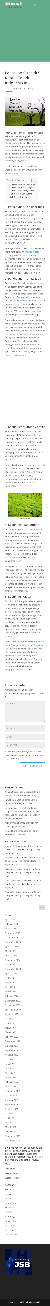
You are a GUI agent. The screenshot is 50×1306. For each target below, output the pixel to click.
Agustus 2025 (11, 946)
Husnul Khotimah (13, 846)
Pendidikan (10, 1221)
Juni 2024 (9, 978)
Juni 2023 (9, 1023)
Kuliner (8, 1211)
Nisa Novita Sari (13, 880)
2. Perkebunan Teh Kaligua (21, 187)
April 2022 (10, 1073)
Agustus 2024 (11, 973)
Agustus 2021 (11, 1109)
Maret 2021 (10, 1127)
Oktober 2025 (11, 937)
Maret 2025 (10, 951)
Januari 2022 (11, 1086)
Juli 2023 (9, 1018)
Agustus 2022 (11, 1054)
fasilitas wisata (32, 251)
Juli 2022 (9, 1059)
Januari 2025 (11, 955)
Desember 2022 (12, 1041)
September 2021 (13, 1104)
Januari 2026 (11, 928)
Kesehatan (10, 1207)
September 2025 (13, 942)
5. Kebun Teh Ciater (18, 197)
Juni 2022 (9, 1064)
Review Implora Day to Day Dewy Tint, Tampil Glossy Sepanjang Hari (23, 849)
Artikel (8, 1189)
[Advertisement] (25, 37)
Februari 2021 (11, 1131)
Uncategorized (12, 1234)
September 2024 (13, 969)
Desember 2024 (12, 960)
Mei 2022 (9, 1068)
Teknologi (10, 1225)
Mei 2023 (9, 1027)
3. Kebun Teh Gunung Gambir (22, 190)
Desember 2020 (12, 1136)
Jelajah (32, 88)
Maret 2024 (10, 991)
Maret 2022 (10, 1077)
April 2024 (10, 987)
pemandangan (26, 300)
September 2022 (13, 1050)
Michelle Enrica (12, 857)
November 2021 (12, 1095)
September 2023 (13, 1009)
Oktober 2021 (11, 1100)
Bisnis (8, 1194)
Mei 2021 (9, 1122)
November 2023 (12, 1005)
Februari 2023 (11, 1036)
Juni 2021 (9, 1118)
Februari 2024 (11, 996)
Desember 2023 (12, 1000)
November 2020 (12, 1140)
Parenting (10, 1216)
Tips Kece (9, 1230)
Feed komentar (12, 1173)
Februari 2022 (11, 1081)
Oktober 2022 (11, 1045)
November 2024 (12, 964)
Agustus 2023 (11, 1014)
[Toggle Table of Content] (32, 180)
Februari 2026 (11, 924)
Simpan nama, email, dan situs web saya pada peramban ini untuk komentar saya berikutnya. (24, 755)
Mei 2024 (9, 982)
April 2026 (10, 919)
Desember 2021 (12, 1091)
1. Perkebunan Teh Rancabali (22, 184)
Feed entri (10, 1168)
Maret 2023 (10, 1032)
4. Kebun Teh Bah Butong (21, 194)
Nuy (7, 891)
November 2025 (12, 933)
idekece (12, 88)
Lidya (7, 869)
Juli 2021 (9, 1113)
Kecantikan (10, 1203)
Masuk (8, 1164)
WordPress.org (12, 1177)
